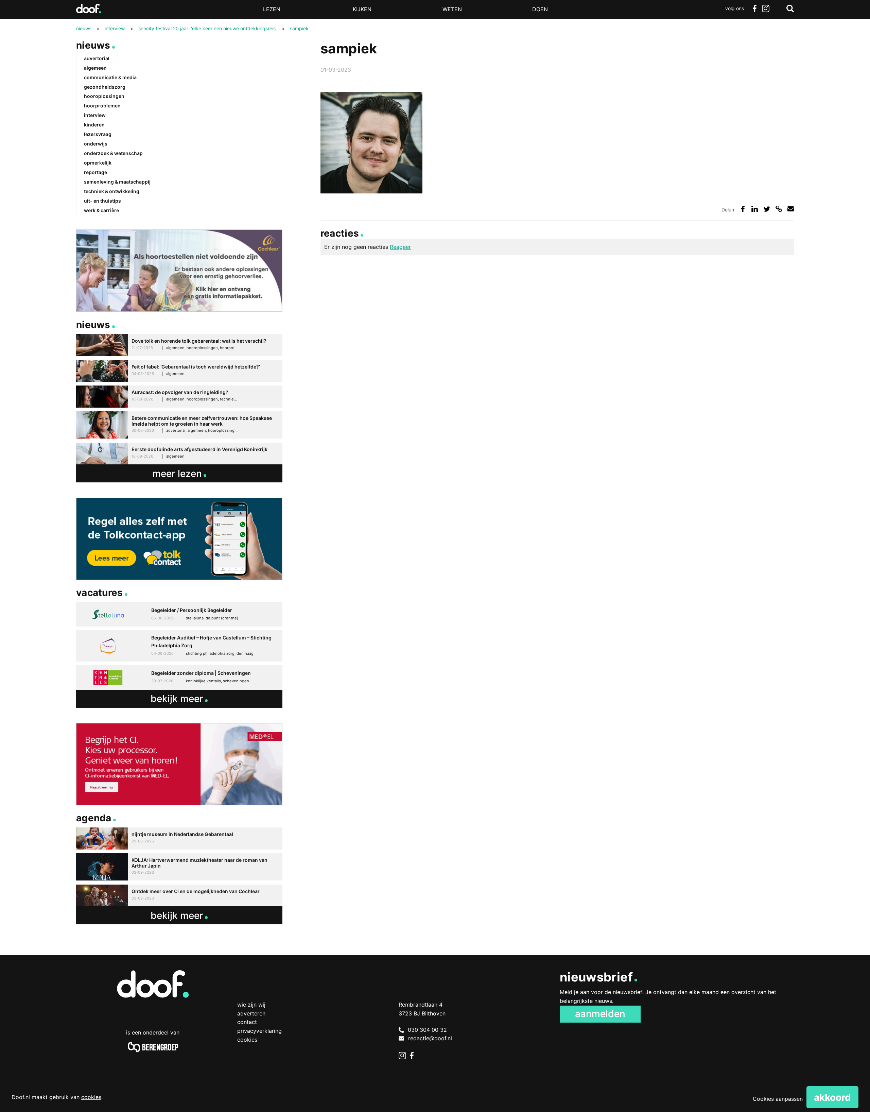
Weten (452, 9)
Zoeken (790, 8)
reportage (95, 172)
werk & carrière (101, 210)
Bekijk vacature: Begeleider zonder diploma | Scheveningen (179, 677)
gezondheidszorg (104, 87)
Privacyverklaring (259, 1030)
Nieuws (93, 45)
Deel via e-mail (790, 209)
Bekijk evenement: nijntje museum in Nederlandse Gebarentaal (179, 838)
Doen (540, 9)
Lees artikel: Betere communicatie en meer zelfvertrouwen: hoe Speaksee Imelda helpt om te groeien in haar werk (179, 425)
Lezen (271, 9)
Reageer (400, 246)
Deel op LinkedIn (754, 209)
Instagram (765, 8)
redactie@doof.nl (430, 1038)
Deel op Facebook (743, 209)
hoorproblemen (102, 105)
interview (95, 115)
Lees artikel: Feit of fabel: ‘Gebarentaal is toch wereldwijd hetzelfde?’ (179, 371)
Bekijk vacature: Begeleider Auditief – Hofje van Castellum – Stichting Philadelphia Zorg (179, 646)
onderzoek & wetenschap (113, 153)
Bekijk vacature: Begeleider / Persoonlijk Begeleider (179, 614)
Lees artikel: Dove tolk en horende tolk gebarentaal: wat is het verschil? (179, 345)
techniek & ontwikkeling (111, 191)
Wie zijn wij (251, 1004)
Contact (247, 1022)
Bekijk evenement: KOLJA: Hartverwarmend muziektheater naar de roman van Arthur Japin (179, 867)
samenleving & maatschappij (117, 182)
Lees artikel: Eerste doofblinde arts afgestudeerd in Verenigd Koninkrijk (179, 454)
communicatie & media (110, 77)
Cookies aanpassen (778, 1098)
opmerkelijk (97, 163)
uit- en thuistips (102, 201)
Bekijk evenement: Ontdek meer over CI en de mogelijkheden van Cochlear (179, 896)
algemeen (95, 68)
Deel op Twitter (767, 209)
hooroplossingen (104, 96)
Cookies (247, 1039)
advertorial (96, 58)
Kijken (362, 9)
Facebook (754, 8)
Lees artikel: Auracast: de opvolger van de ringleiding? (179, 397)
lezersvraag (97, 134)
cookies (91, 1097)
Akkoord (832, 1097)
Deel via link (779, 209)
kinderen (94, 124)
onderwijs (95, 144)
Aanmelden (600, 1014)
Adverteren (251, 1013)
